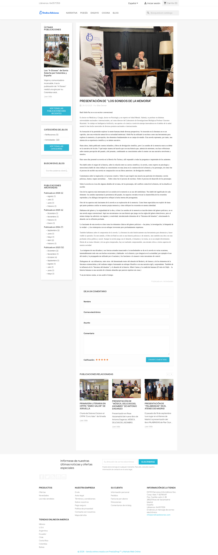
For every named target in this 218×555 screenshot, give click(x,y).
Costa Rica (43, 540)
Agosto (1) (52, 196)
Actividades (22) (52, 140)
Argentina (43, 530)
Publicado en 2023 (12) (54, 247)
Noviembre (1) (53, 217)
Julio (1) (51, 199)
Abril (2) (51, 240)
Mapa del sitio (81, 515)
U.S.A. (41, 527)
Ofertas (42, 492)
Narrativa (71, 12)
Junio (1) (51, 203)
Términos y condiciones (85, 499)
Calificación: (89, 360)
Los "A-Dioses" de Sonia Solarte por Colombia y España (56, 73)
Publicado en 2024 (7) (53, 227)
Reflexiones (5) (52, 134)
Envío (77, 492)
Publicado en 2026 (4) (53, 193)
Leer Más (48, 96)
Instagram (63, 476)
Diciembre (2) (53, 251)
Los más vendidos (46, 499)
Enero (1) (51, 223)
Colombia (43, 544)
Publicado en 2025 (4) (53, 210)
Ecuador (42, 534)
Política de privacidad (84, 508)
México (42, 524)
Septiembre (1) (53, 260)
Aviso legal (79, 495)
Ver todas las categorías (56, 147)
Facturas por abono (119, 499)
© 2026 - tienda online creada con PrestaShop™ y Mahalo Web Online (109, 551)
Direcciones (116, 502)
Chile (41, 537)
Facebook (41, 476)
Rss (52, 476)
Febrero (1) (52, 206)
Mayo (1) (51, 237)
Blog (115, 12)
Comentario (89, 333)
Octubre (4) (52, 257)
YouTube (58, 476)
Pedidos (114, 495)
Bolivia (41, 547)
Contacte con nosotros (85, 512)
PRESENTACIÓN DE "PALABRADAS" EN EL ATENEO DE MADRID (155, 406)
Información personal (120, 492)
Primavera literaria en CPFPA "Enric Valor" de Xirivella (93, 406)
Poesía (84, 12)
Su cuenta (117, 487)
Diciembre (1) (53, 213)
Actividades (168, 281)
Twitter (47, 476)
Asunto (87, 323)
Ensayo (95, 12)
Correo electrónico (92, 312)
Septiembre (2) (54, 230)
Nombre (87, 301)
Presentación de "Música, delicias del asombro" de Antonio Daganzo (124, 405)
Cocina (106, 12)
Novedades (44, 495)
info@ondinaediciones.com (158, 515)
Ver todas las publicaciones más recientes (56, 111)
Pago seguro (80, 505)
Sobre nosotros (82, 502)
